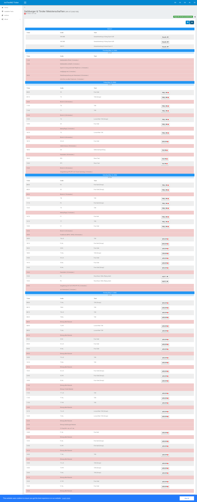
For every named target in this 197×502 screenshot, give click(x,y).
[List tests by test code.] (188, 22)
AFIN (163, 248)
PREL (163, 92)
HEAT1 (164, 276)
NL (190, 2)
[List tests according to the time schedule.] (192, 22)
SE (194, 2)
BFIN (163, 141)
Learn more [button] (66, 498)
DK (185, 2)
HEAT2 (164, 281)
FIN (163, 150)
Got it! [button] (187, 498)
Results (164, 37)
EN (175, 2)
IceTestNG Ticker (11, 2)
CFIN (163, 253)
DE (180, 2)
